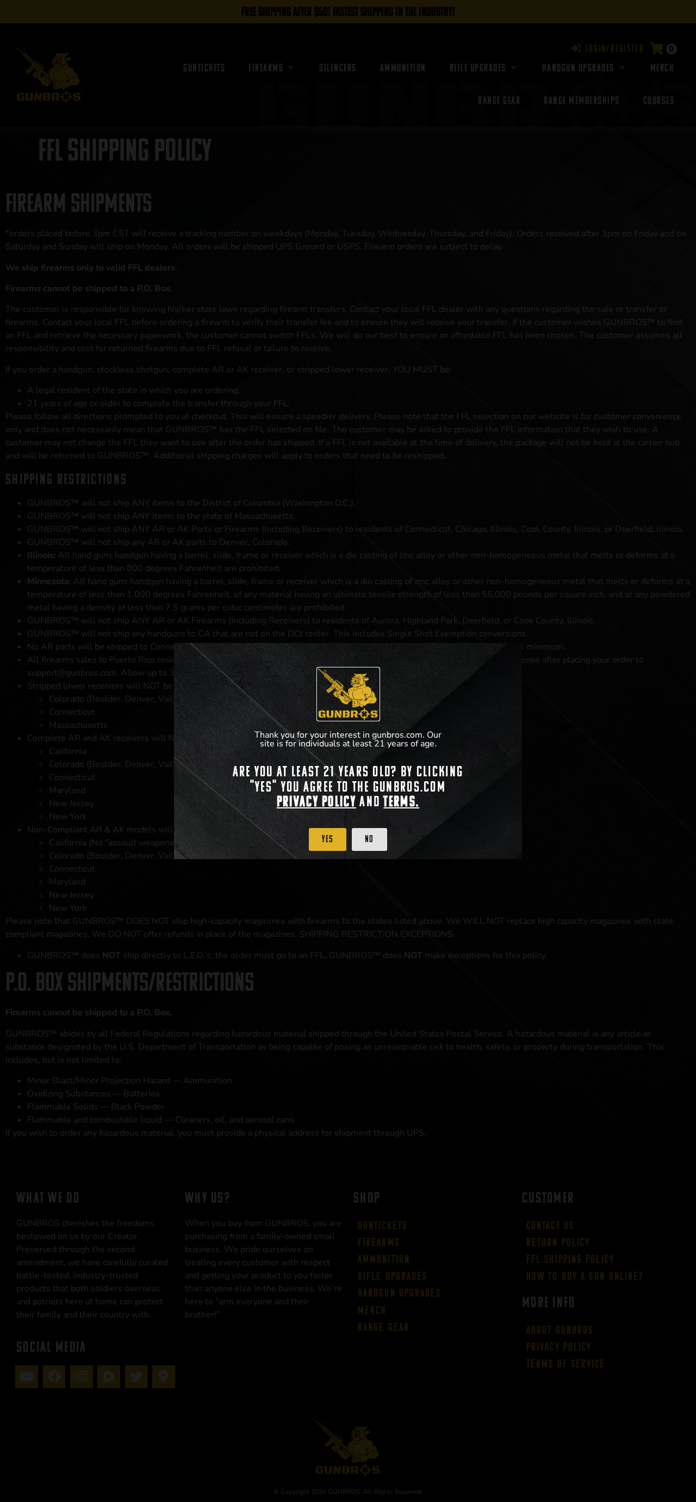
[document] (348, 751)
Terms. (401, 801)
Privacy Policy (316, 801)
